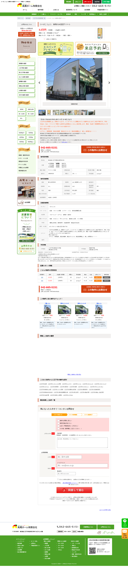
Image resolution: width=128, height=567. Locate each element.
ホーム (25, 9)
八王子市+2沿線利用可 (94, 389)
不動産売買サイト (102, 9)
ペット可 (83, 14)
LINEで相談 (106, 1)
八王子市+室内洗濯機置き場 (61, 392)
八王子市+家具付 (64, 386)
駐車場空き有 (75, 547)
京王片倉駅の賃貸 (24, 95)
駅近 (76, 14)
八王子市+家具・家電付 (56, 395)
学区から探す (20, 545)
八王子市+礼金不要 (44, 395)
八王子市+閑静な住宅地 (70, 389)
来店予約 (97, 1)
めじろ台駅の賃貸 (24, 77)
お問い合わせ (87, 1)
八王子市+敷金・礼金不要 (97, 392)
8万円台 (21, 141)
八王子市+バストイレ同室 (54, 383)
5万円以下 (21, 133)
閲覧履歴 (68, 1)
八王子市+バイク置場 (57, 389)
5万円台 (31, 133)
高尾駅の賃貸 (22, 63)
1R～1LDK (61, 543)
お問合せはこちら (106, 527)
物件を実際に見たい (66, 420)
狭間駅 (46, 552)
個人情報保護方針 (21, 552)
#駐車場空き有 (23, 170)
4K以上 (60, 550)
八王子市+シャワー (67, 383)
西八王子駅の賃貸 (24, 72)
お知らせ (56, 9)
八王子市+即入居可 (74, 392)
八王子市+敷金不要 (84, 392)
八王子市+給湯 (43, 383)
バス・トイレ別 (76, 543)
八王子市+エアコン (44, 386)
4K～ (21, 118)
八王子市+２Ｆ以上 (68, 395)
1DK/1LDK (31, 109)
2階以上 (74, 545)
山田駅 (46, 556)
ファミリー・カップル (56, 14)
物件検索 (40, 9)
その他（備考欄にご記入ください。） (71, 428)
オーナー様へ (34, 541)
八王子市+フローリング (100, 383)
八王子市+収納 (73, 386)
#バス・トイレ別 (23, 158)
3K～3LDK (31, 114)
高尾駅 (46, 543)
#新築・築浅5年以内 (24, 155)
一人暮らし (43, 14)
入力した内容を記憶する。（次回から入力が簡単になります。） (75, 479)
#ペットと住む (23, 164)
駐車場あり (93, 14)
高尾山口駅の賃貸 (24, 86)
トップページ (20, 541)
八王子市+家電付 (54, 386)
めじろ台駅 (47, 550)
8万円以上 (30, 141)
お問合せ (33, 543)
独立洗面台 (74, 556)
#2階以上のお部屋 (23, 167)
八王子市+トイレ (77, 383)
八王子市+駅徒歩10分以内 (46, 392)
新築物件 (68, 14)
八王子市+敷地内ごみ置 (45, 389)
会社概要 (87, 9)
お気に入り (78, 1)
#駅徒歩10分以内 (23, 161)
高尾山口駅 (47, 554)
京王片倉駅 (47, 558)
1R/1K (21, 109)
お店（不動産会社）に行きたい (69, 426)
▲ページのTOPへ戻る (105, 510)
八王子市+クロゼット (83, 386)
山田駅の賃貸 (22, 90)
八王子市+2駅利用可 (82, 389)
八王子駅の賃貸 (23, 68)
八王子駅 (47, 545)
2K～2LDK (22, 114)
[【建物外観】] (74, 100)
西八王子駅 (47, 547)
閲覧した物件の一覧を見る (74, 374)
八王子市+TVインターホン (96, 386)
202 (42, 277)
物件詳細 (106, 277)
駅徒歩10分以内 (76, 550)
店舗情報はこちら (88, 527)
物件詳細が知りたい (66, 423)
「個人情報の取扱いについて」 (70, 483)
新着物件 (34, 14)
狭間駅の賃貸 (22, 81)
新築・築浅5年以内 (76, 554)
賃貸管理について (71, 9)
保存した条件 (103, 14)
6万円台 (21, 137)
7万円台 (31, 137)
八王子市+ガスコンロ (87, 383)
